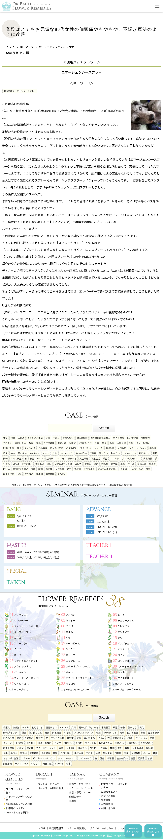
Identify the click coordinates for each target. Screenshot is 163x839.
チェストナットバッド (26, 626)
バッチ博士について (48, 784)
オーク (17, 655)
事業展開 (50, 473)
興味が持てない (20, 468)
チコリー (70, 626)
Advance (98, 509)
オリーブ (70, 655)
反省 (122, 463)
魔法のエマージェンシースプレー (20, 90)
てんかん (61, 473)
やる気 (6, 463)
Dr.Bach (44, 774)
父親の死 (121, 448)
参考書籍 (106, 800)
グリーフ (98, 448)
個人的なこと (133, 458)
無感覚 (104, 463)
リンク (120, 828)
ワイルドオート (125, 678)
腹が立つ (115, 453)
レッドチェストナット (26, 660)
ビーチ (121, 614)
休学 (5, 437)
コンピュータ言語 (63, 463)
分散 (54, 453)
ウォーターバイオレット (27, 678)
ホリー (121, 637)
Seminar (76, 774)
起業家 (50, 458)
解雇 (31, 442)
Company (109, 774)
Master (17, 545)
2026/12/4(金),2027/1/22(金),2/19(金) (38, 552)
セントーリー (21, 620)
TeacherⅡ (99, 556)
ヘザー (69, 637)
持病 (13, 453)
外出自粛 (42, 448)
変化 (19, 448)
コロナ (78, 463)
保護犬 (72, 442)
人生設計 (84, 458)
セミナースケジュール (81, 788)
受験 (155, 453)
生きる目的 (81, 453)
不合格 (152, 448)
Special (17, 571)
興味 (5, 458)
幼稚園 (39, 473)
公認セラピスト (109, 791)
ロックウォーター (127, 660)
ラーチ (17, 649)
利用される (144, 453)
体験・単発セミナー (80, 792)
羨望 (105, 458)
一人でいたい (136, 468)
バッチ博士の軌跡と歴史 (51, 788)
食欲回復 (61, 442)
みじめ (21, 437)
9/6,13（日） (103, 516)
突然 (49, 463)
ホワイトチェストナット (79, 678)
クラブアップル (22, 632)
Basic (14, 509)
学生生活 (95, 458)
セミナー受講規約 (76, 828)
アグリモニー (21, 614)
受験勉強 (145, 437)
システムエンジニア (107, 468)
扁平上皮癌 (8, 473)
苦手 (69, 468)
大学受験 (121, 442)
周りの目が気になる (100, 437)
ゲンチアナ (123, 632)
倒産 (131, 442)
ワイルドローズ (22, 683)
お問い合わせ (108, 808)
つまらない (68, 437)
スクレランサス (22, 666)
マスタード (123, 649)
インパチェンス (125, 643)
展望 (148, 468)
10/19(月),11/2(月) (27, 525)
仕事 (97, 442)
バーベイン (20, 672)
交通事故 (59, 468)
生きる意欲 (118, 437)
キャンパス (29, 448)
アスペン (70, 614)
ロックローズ (73, 660)
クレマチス (123, 626)
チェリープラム (125, 620)
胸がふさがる (56, 448)
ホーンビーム (73, 643)
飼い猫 (6, 468)
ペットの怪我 (142, 442)
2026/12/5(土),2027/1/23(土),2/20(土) (39, 557)
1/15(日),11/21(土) (106, 532)
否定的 (87, 463)
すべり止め (89, 468)
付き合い (28, 473)
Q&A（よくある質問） (18, 812)
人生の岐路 (49, 442)
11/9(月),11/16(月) (106, 526)
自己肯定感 (132, 437)
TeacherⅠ (99, 545)
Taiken (16, 582)
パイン (121, 655)
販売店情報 (107, 804)
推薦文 (72, 800)
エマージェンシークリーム (126, 689)
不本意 (131, 463)
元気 (48, 437)
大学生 (114, 463)
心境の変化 (71, 448)
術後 (112, 442)
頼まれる (72, 458)
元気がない (85, 448)
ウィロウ (70, 683)
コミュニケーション (22, 463)
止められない (129, 453)
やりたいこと (85, 442)
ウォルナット (124, 672)
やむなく (7, 442)
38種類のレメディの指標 (19, 804)
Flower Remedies (13, 777)
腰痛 (33, 468)
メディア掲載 (108, 795)
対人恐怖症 (82, 437)
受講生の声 (75, 796)
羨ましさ (39, 463)
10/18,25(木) (103, 521)
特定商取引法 (56, 828)
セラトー (70, 620)
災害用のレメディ (15, 808)
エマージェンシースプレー (75, 689)
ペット (40, 458)
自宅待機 (147, 458)
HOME (42, 828)
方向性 (49, 468)
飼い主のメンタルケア (29, 453)
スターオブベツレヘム (78, 666)
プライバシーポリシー (102, 828)
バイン (69, 672)
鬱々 (104, 442)
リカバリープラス (18, 689)
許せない (103, 453)
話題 (40, 468)
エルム (69, 632)
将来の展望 (16, 458)
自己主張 (141, 463)
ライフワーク (66, 453)
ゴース (17, 637)
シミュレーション (138, 448)
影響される (8, 448)
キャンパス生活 (35, 437)
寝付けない (20, 442)
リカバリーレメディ (123, 683)
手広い (56, 437)
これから (114, 458)
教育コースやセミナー (81, 784)
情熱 (38, 442)
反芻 (5, 453)
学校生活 (110, 448)
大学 (19, 473)
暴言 (32, 458)
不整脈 (123, 468)
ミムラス (70, 649)
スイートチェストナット (130, 666)
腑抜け (152, 463)
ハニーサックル (22, 643)
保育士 (77, 468)
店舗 (96, 463)
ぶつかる (60, 458)
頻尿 (13, 437)
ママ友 (46, 453)
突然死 (93, 453)
